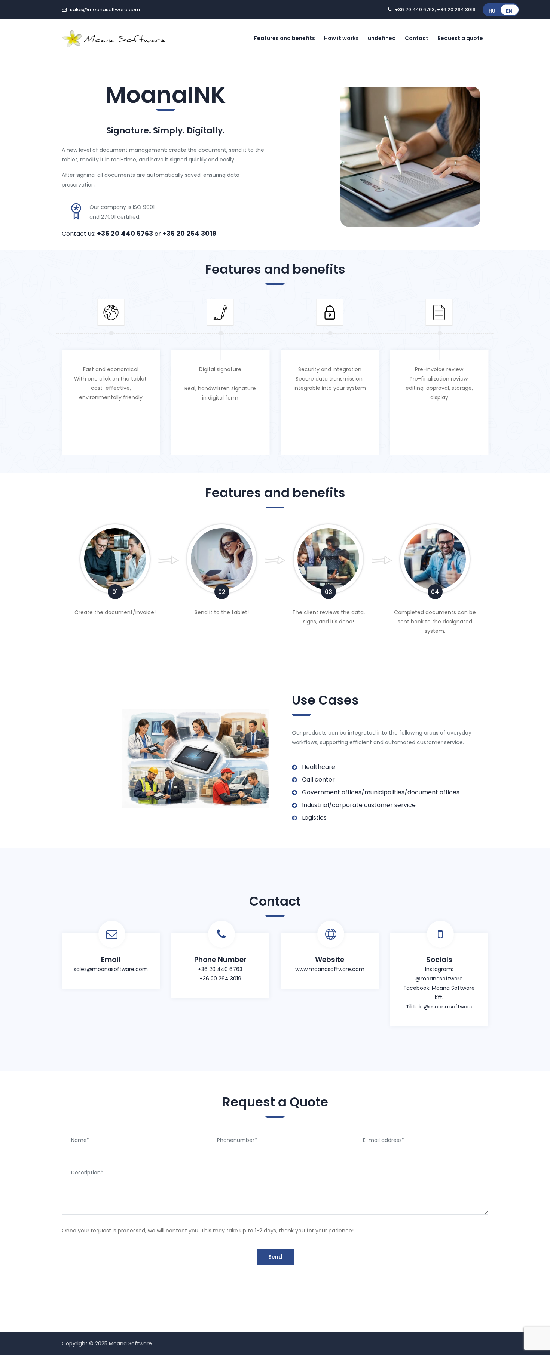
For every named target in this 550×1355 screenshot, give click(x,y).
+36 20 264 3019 (456, 9)
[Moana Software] (114, 38)
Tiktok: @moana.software (439, 1006)
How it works (341, 38)
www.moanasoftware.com (329, 969)
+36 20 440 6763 (415, 9)
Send (275, 1256)
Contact (416, 38)
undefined (382, 38)
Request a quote (460, 38)
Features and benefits (284, 38)
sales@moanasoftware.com (105, 9)
